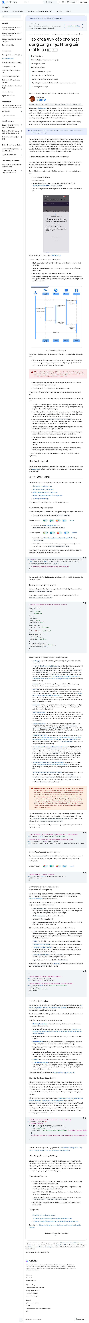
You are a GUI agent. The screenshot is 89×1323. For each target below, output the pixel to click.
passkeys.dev (36, 469)
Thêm (25, 2)
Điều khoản (28, 1319)
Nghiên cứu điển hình (32, 1293)
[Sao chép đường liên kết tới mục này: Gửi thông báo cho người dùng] (58, 1156)
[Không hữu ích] (82, 34)
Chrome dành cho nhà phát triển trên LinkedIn (38, 1308)
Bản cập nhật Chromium (32, 1290)
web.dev (31, 34)
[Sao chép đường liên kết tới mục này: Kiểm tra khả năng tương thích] (54, 508)
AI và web (5, 11)
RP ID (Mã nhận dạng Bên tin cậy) (48, 666)
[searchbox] (11, 16)
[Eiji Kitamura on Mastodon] (42, 100)
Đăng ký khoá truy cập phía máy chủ (63, 1073)
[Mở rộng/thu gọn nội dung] (42, 56)
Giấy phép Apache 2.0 (60, 1245)
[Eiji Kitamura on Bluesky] (45, 100)
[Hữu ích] (79, 34)
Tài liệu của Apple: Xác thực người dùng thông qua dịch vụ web (52, 1218)
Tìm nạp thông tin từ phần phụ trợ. (43, 489)
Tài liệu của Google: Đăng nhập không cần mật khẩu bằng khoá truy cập (55, 1221)
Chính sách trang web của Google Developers (40, 1247)
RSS (27, 1311)
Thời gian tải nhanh (17, 11)
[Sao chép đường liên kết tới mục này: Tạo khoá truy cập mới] (51, 477)
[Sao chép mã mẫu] (86, 558)
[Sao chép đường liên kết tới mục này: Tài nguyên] (40, 1210)
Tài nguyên (6, 7)
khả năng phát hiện (50, 525)
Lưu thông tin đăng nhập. (41, 499)
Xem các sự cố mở (31, 1280)
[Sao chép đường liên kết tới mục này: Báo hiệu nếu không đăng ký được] (57, 1078)
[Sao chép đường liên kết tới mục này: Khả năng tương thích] (50, 461)
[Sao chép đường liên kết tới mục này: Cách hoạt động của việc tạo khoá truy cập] (70, 157)
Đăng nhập (83, 2)
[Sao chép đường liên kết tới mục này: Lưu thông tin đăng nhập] (49, 1001)
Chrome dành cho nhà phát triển (35, 1287)
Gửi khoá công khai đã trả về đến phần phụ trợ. (47, 495)
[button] (11, 81)
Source (72, 520)
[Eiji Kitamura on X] (37, 100)
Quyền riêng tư (37, 1319)
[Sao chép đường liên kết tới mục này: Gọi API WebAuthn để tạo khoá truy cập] (62, 852)
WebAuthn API (56, 255)
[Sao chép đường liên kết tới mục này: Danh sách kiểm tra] (48, 1176)
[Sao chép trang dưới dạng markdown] (53, 49)
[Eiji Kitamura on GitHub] (40, 100)
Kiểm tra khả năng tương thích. (42, 486)
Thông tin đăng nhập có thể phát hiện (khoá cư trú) (53, 765)
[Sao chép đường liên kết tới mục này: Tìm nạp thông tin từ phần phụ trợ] (57, 585)
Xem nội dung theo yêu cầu (56, 18)
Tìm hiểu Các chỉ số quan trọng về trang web (39, 11)
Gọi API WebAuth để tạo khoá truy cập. (45, 492)
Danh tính (59, 11)
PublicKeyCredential (35, 899)
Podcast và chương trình (32, 1296)
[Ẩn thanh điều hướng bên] (21, 1320)
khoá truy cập (42, 108)
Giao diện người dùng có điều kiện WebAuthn (58, 538)
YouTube (28, 1306)
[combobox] (51, 2)
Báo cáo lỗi (29, 1278)
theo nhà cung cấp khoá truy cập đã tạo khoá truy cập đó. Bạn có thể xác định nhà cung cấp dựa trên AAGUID (57, 1031)
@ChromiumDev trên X (32, 1303)
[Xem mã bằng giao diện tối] (84, 558)
